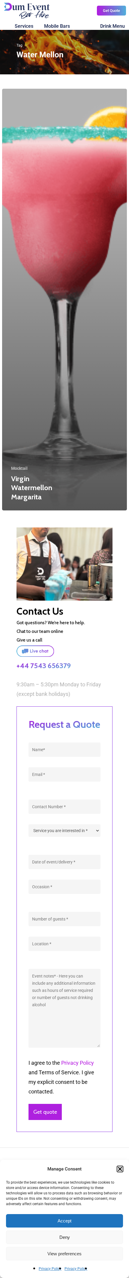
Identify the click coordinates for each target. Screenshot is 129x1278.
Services (24, 26)
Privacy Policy (50, 1269)
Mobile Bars (57, 26)
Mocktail (19, 468)
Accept (64, 1220)
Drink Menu (112, 26)
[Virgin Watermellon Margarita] (64, 299)
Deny (64, 1237)
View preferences (64, 1253)
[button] (120, 1169)
